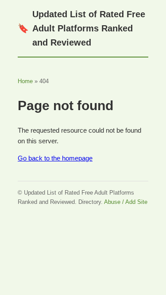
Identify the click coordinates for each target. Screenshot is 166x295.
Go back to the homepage (55, 158)
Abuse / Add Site (125, 202)
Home (25, 81)
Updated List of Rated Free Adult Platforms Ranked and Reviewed (81, 28)
